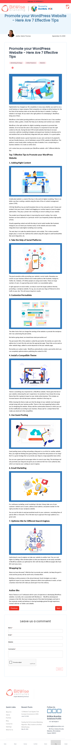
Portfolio (8, 718)
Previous (14, 608)
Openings (9, 727)
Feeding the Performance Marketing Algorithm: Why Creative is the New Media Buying (32, 724)
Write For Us (9, 730)
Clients (8, 715)
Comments (12, 649)
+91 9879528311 (38, 1)
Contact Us (9, 724)
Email (10, 635)
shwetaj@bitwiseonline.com (55, 726)
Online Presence (31, 63)
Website (42, 63)
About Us (8, 712)
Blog (7, 721)
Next (58, 608)
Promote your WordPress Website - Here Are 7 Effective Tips (33, 52)
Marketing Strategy (16, 63)
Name (10, 628)
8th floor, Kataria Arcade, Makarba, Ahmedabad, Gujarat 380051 (55, 731)
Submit (59, 669)
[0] (10, 70)
